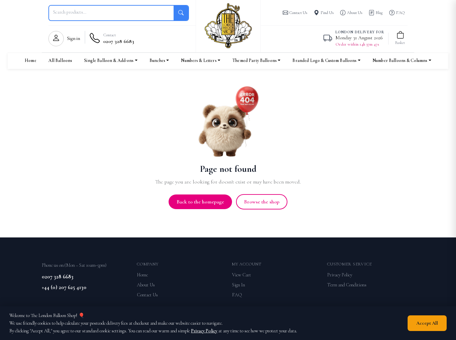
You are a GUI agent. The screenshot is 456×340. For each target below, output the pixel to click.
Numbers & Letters (198, 60)
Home (30, 60)
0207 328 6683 (57, 276)
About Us (146, 285)
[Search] (181, 13)
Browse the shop (261, 201)
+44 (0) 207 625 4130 (64, 287)
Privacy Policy (339, 275)
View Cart (241, 275)
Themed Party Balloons (254, 60)
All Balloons (60, 60)
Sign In (238, 285)
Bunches (157, 60)
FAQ (237, 295)
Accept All (427, 323)
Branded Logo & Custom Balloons (324, 60)
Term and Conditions (347, 285)
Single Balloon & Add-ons (109, 60)
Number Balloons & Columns (400, 60)
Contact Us (147, 295)
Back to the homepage (200, 201)
